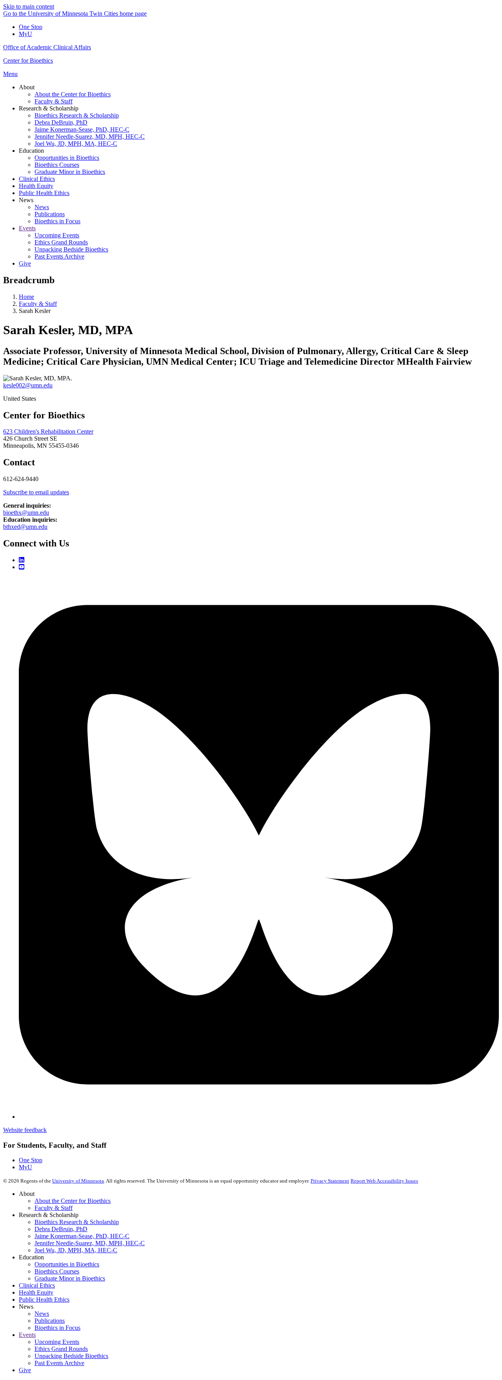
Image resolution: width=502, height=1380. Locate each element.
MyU (25, 34)
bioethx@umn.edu (26, 512)
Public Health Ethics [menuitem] (44, 193)
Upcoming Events (57, 1341)
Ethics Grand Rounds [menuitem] (61, 242)
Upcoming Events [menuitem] (57, 235)
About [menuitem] (27, 87)
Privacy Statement (330, 1181)
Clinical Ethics (37, 1285)
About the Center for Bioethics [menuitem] (73, 94)
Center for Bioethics (28, 60)
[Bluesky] (259, 1116)
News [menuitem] (26, 200)
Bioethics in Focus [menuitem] (57, 221)
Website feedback (25, 1130)
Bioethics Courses (57, 1271)
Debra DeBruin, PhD (61, 1229)
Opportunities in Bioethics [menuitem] (67, 157)
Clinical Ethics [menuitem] (37, 178)
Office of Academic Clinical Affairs (47, 47)
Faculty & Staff (38, 303)
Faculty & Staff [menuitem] (54, 101)
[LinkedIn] (21, 560)
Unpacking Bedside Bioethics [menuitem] (71, 249)
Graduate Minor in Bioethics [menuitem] (70, 171)
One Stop (30, 27)
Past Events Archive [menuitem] (59, 256)
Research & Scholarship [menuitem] (48, 108)
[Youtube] (21, 567)
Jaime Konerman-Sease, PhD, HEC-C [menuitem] (82, 129)
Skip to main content (28, 6)
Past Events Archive (59, 1363)
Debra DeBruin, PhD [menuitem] (61, 122)
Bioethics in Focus (57, 1327)
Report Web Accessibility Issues (384, 1181)
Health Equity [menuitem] (36, 186)
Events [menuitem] (27, 228)
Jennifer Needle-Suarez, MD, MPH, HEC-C (90, 1243)
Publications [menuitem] (50, 214)
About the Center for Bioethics (73, 1200)
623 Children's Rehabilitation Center (48, 431)
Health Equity (36, 1292)
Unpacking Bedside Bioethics (71, 1356)
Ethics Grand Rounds (61, 1349)
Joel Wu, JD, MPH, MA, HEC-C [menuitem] (76, 143)
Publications (50, 1320)
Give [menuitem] (25, 263)
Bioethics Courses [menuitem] (57, 164)
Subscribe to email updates (36, 492)
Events (27, 1334)
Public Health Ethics (44, 1299)
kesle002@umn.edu (28, 385)
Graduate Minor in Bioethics (70, 1278)
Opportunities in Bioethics (67, 1264)
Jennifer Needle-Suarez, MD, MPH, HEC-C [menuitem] (90, 136)
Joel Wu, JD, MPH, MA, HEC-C (76, 1250)
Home (26, 296)
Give (25, 1370)
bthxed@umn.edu (25, 526)
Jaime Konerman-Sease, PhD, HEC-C (82, 1236)
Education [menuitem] (31, 150)
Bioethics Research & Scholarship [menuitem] (77, 115)
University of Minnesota (78, 1181)
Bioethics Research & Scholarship (77, 1222)
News (42, 1313)
